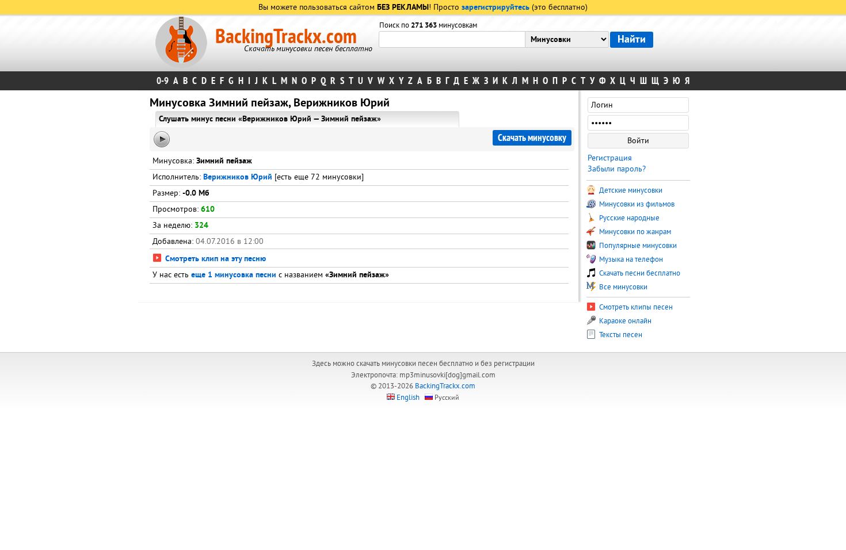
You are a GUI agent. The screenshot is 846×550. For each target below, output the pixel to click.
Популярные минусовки (637, 246)
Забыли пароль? (617, 169)
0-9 (163, 80)
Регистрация (610, 158)
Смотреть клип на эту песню (214, 259)
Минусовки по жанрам (634, 232)
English (408, 398)
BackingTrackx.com (286, 36)
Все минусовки (622, 287)
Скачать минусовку (532, 137)
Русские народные (628, 218)
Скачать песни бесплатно (638, 273)
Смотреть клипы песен (635, 307)
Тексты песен (619, 335)
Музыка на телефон (630, 259)
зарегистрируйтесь (495, 8)
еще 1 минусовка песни (233, 275)
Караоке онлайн (624, 321)
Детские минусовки (629, 190)
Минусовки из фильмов (635, 204)
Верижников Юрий (237, 177)
